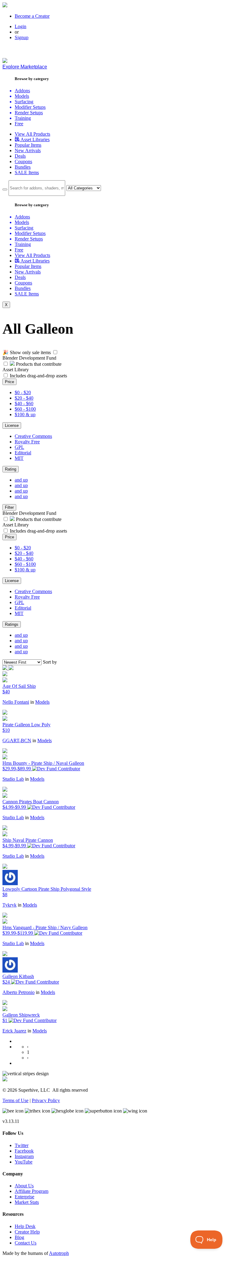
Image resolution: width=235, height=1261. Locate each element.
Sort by (50, 662)
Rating (10, 469)
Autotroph (59, 1253)
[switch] (55, 352)
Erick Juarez (14, 1030)
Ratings (11, 624)
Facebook (24, 1150)
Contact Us (25, 1242)
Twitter (21, 1145)
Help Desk (25, 1226)
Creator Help (27, 1231)
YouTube (23, 1161)
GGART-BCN (16, 740)
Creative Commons (33, 436)
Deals (20, 156)
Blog (19, 1237)
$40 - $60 (24, 403)
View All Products (32, 134)
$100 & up (25, 414)
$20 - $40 (24, 398)
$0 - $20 (23, 392)
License (12, 425)
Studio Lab (13, 779)
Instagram (24, 1156)
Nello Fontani (15, 702)
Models (42, 702)
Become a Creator (32, 16)
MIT (19, 458)
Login (20, 26)
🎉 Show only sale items (26, 352)
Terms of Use (15, 1100)
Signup (21, 37)
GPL (19, 447)
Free (19, 123)
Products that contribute (38, 364)
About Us (24, 1185)
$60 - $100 (25, 409)
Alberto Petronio (18, 992)
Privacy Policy (46, 1100)
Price (9, 381)
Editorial (23, 452)
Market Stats (27, 1202)
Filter (9, 507)
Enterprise (24, 1196)
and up (21, 479)
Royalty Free (27, 441)
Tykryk (9, 904)
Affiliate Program (31, 1191)
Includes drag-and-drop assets (38, 375)
